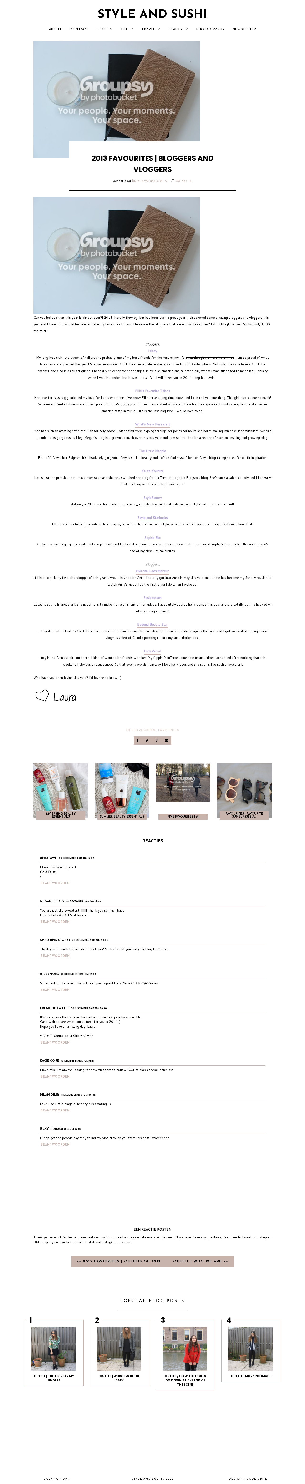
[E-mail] (166, 740)
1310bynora (49, 974)
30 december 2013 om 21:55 (78, 1061)
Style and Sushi (152, 15)
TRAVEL (148, 29)
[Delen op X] (147, 740)
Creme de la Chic (55, 1008)
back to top (56, 1479)
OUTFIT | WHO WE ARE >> (200, 1261)
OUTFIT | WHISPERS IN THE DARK (120, 1378)
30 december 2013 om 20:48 (89, 1008)
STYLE (102, 29)
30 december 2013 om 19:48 (83, 901)
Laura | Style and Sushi (147, 180)
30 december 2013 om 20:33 (78, 974)
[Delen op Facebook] (138, 740)
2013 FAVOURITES (140, 730)
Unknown (49, 858)
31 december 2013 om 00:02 (78, 1095)
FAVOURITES (168, 730)
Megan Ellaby (52, 901)
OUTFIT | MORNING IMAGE (251, 1376)
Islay (44, 1129)
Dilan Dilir (49, 1094)
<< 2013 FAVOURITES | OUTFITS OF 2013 (119, 1261)
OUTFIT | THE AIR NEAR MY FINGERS (54, 1378)
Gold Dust (48, 871)
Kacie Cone (49, 1060)
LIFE (124, 29)
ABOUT (55, 29)
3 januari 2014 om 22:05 (65, 1129)
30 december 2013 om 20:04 (90, 940)
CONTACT (79, 29)
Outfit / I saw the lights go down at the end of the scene (185, 1380)
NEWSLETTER (244, 29)
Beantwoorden (55, 883)
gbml (262, 1479)
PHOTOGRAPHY (210, 29)
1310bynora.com (145, 983)
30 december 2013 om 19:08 (76, 858)
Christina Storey (55, 940)
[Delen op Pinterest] (157, 740)
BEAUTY (176, 29)
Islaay (152, 350)
